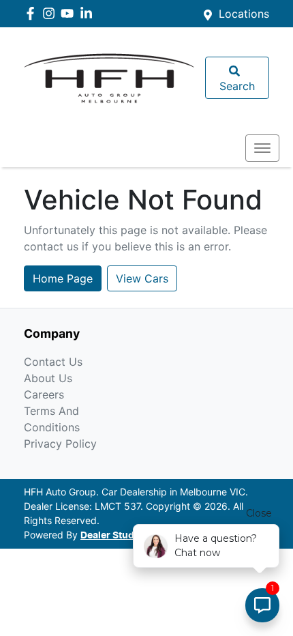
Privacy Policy (60, 443)
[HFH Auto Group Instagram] (51, 13)
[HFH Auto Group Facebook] (33, 13)
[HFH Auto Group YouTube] (70, 13)
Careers (44, 394)
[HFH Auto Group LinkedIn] (89, 13)
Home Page (63, 278)
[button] (262, 148)
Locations (244, 13)
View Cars (142, 278)
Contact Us (53, 361)
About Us (48, 378)
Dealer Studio (111, 535)
